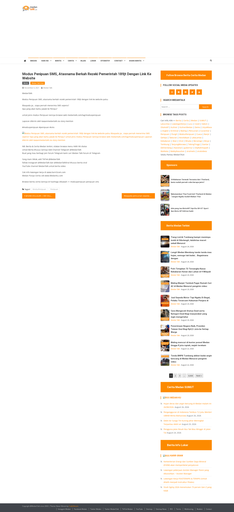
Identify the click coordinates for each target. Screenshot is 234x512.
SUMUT (202, 120)
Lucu (190, 124)
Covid (197, 124)
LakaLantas (197, 137)
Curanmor (204, 130)
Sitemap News (161, 509)
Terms (178, 509)
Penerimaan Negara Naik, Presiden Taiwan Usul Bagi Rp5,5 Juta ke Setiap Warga (190, 329)
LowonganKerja (179, 124)
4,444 (190, 375)
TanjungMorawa (178, 144)
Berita (58, 60)
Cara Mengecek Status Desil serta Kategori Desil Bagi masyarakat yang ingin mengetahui (189, 314)
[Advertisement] (117, 37)
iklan (175, 141)
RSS (171, 509)
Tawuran (173, 137)
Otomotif (105, 60)
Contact (209, 509)
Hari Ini (45, 60)
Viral (181, 141)
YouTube (139, 509)
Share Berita (135, 60)
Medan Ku (175, 397)
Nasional (178, 147)
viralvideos (202, 151)
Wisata (188, 141)
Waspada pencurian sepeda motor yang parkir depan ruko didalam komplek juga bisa (139, 196)
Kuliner (174, 127)
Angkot (165, 130)
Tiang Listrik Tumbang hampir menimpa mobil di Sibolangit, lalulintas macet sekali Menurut (190, 240)
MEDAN (33, 60)
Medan (194, 120)
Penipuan (54, 189)
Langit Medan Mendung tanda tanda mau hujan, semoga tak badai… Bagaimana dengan (191, 255)
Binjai (206, 141)
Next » (199, 375)
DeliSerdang (166, 147)
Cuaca (199, 134)
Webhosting (188, 509)
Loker (93, 60)
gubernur (188, 147)
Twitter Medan (95, 509)
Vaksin (205, 124)
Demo (197, 127)
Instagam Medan (64, 509)
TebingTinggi (194, 144)
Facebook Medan (80, 509)
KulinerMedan (186, 127)
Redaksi (200, 509)
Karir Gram (176, 455)
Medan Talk (47, 88)
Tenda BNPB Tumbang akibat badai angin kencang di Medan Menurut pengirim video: (191, 358)
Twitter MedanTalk (112, 509)
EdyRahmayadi (201, 147)
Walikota (164, 151)
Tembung (165, 144)
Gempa (164, 137)
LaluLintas (165, 124)
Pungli (174, 134)
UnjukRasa (207, 127)
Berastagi (198, 141)
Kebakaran (165, 141)
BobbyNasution (177, 151)
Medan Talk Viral (37, 83)
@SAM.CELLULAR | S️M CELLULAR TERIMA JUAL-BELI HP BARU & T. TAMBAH (40, 196)
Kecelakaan (184, 137)
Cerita (71, 60)
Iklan (83, 60)
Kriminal (174, 130)
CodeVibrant (73, 506)
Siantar (205, 144)
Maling (184, 130)
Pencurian (193, 130)
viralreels (191, 151)
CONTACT (118, 60)
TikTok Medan (127, 509)
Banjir (206, 134)
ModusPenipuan (39, 189)
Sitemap (149, 509)
